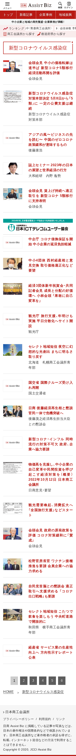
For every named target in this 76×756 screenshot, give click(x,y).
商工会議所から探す (21, 34)
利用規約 (45, 719)
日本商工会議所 (17, 712)
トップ (8, 14)
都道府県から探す (53, 34)
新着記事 (26, 14)
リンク (60, 719)
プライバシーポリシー (18, 719)
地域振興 (65, 14)
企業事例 (45, 14)
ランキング (16, 28)
